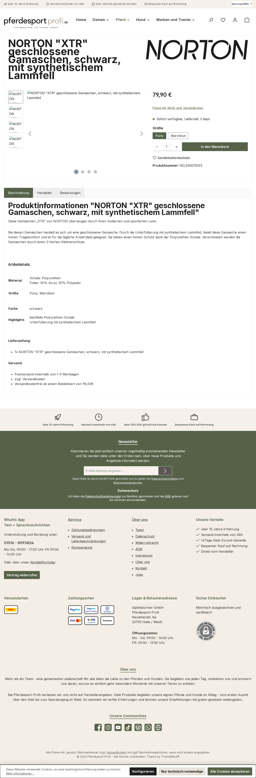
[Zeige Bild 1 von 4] (76, 171)
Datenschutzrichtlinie (164, 478)
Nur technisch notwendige (182, 771)
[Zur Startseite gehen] (36, 22)
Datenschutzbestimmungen (103, 496)
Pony (159, 136)
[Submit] (165, 470)
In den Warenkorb (215, 147)
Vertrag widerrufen (22, 575)
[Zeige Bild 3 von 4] (89, 171)
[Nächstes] (142, 133)
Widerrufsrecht (146, 543)
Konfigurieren (143, 771)
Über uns (140, 520)
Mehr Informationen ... (20, 773)
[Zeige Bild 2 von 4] (82, 171)
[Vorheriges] (30, 133)
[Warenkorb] (247, 20)
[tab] (18, 193)
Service (74, 520)
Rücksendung (81, 547)
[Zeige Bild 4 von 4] (95, 171)
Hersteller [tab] (44, 193)
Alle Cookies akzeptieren (230, 771)
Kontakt (141, 568)
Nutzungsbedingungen (127, 482)
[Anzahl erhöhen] (176, 146)
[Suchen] (211, 20)
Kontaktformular (42, 562)
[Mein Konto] (235, 20)
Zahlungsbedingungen (88, 530)
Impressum (143, 555)
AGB (168, 496)
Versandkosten (116, 752)
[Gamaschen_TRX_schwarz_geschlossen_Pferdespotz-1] (86, 133)
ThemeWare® (170, 756)
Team (139, 530)
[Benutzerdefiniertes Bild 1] (11, 609)
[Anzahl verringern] (157, 146)
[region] (76, 133)
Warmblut (178, 136)
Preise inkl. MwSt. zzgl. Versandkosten (178, 108)
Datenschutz (145, 536)
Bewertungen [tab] (70, 193)
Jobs (139, 575)
